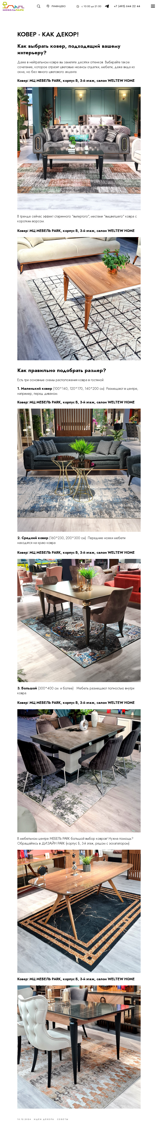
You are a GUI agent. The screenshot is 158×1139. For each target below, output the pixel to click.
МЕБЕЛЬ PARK (60, 838)
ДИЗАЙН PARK (53, 843)
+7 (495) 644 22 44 (127, 6)
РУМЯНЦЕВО (59, 6)
